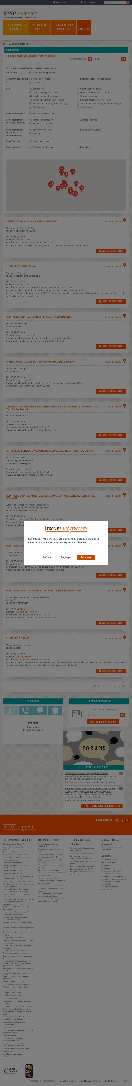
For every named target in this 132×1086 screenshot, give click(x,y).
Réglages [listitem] (66, 557)
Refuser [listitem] (47, 557)
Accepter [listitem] (86, 557)
